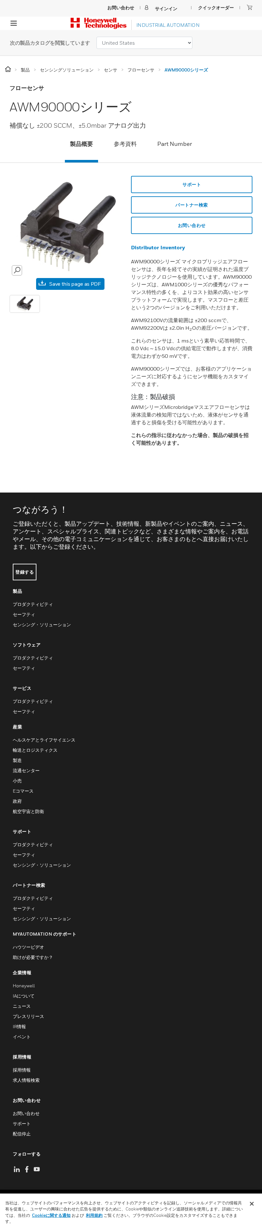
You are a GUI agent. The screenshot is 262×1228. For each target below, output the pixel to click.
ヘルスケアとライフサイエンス (44, 739)
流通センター (26, 770)
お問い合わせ (192, 225)
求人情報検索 (26, 1080)
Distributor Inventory (158, 247)
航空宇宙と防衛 (28, 811)
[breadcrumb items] (8, 69)
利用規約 (94, 1215)
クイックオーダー (216, 7)
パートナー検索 (191, 204)
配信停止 (22, 1133)
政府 (17, 801)
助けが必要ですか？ (33, 957)
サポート (191, 184)
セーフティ (24, 614)
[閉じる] (252, 1204)
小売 (17, 780)
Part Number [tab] (174, 143)
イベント (22, 1036)
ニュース (22, 1006)
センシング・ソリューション (42, 624)
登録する (24, 572)
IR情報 (19, 1026)
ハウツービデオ (28, 947)
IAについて (24, 995)
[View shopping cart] (249, 7)
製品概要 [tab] (81, 143)
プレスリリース (28, 1016)
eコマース (23, 791)
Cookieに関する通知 (51, 1215)
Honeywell (24, 985)
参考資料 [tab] (125, 143)
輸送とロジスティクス (35, 750)
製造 (17, 760)
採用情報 (22, 1070)
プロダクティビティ (33, 604)
